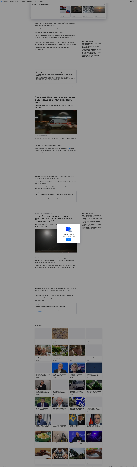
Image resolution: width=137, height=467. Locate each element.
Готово (68, 239)
